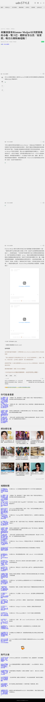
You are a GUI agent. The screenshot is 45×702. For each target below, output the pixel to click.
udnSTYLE (3, 28)
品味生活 (39, 7)
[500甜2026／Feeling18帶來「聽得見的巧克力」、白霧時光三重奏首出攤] (5, 516)
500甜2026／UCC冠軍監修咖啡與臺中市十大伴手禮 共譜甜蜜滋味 (25, 489)
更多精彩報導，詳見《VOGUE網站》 (15, 369)
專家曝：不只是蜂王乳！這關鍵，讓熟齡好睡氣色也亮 (7, 441)
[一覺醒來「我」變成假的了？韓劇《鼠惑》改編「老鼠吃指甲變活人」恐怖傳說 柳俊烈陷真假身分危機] (5, 399)
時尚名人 (7, 7)
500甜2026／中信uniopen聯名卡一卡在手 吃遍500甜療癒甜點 (25, 613)
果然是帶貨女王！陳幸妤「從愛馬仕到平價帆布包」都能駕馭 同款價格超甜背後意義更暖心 (22, 458)
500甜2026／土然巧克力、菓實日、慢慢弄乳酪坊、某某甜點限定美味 (26, 600)
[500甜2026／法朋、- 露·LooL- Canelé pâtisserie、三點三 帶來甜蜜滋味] (5, 621)
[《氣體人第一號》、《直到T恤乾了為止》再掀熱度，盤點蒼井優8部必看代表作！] (5, 406)
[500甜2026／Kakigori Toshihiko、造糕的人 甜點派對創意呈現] (5, 608)
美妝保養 (21, 7)
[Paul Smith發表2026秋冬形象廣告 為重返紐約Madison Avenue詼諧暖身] (5, 641)
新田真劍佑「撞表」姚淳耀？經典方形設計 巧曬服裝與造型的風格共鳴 (26, 587)
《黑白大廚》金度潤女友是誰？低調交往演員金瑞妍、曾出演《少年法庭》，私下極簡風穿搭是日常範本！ (26, 418)
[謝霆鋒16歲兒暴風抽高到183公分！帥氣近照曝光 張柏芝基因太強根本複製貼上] (5, 692)
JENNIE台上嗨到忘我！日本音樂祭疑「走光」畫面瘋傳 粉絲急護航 (26, 657)
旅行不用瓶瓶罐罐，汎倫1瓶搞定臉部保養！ (37, 457)
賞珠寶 (33, 7)
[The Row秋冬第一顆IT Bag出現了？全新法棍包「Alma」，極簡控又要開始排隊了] (5, 503)
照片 (15, 375)
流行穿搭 (14, 7)
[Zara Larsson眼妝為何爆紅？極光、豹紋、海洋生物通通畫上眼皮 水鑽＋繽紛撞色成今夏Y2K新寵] (5, 510)
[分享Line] (2, 81)
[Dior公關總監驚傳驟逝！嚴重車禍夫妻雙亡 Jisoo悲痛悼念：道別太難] (5, 666)
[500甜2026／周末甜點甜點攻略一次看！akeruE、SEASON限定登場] (5, 556)
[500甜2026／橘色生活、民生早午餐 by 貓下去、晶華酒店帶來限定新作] (5, 569)
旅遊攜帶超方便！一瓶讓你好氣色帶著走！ (7, 457)
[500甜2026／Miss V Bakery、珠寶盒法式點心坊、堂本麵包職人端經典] (5, 543)
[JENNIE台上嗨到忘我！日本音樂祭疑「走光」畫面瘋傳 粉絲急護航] (5, 659)
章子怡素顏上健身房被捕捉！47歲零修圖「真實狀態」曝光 (23, 684)
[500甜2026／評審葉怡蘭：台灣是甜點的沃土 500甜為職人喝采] (5, 627)
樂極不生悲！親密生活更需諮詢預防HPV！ (7, 473)
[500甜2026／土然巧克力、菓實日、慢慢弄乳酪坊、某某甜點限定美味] (5, 601)
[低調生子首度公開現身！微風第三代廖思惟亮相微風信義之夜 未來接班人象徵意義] (5, 575)
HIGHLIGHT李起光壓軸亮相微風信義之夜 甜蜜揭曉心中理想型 (24, 547)
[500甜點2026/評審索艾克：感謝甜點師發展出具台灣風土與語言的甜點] (5, 634)
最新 (2, 7)
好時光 (27, 7)
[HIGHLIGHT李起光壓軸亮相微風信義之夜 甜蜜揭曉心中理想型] (5, 549)
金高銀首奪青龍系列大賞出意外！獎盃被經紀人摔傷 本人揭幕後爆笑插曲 (22, 474)
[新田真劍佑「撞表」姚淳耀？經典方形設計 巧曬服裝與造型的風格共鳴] (5, 588)
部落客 (11, 375)
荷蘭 (6, 375)
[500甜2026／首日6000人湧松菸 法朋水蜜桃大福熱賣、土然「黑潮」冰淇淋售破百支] (5, 562)
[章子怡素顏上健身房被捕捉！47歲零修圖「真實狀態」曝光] (5, 685)
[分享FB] (2, 77)
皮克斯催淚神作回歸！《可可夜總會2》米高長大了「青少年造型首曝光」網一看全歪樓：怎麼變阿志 (22, 442)
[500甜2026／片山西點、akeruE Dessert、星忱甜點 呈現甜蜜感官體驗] (5, 595)
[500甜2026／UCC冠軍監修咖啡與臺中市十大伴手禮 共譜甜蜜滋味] (5, 490)
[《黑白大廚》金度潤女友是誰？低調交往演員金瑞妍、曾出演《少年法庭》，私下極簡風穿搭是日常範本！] (5, 419)
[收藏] (2, 85)
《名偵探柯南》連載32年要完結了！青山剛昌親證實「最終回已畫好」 (26, 677)
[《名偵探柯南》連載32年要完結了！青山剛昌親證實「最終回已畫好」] (5, 679)
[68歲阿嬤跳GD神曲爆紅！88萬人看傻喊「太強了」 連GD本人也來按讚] (5, 672)
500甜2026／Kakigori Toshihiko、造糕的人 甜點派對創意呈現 (25, 606)
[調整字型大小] (2, 90)
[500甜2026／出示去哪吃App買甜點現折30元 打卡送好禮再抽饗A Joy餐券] (5, 582)
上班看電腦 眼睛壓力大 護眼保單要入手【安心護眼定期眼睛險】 (37, 442)
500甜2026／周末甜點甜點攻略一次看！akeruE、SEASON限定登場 (26, 554)
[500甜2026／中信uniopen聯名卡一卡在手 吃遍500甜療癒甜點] (5, 614)
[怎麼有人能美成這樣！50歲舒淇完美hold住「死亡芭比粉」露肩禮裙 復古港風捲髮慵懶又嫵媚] (5, 412)
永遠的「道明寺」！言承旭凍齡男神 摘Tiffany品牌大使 (37, 474)
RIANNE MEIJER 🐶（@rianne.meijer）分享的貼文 (24, 300)
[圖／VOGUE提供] (22, 58)
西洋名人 (13, 28)
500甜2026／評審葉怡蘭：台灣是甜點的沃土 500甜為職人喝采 (24, 626)
